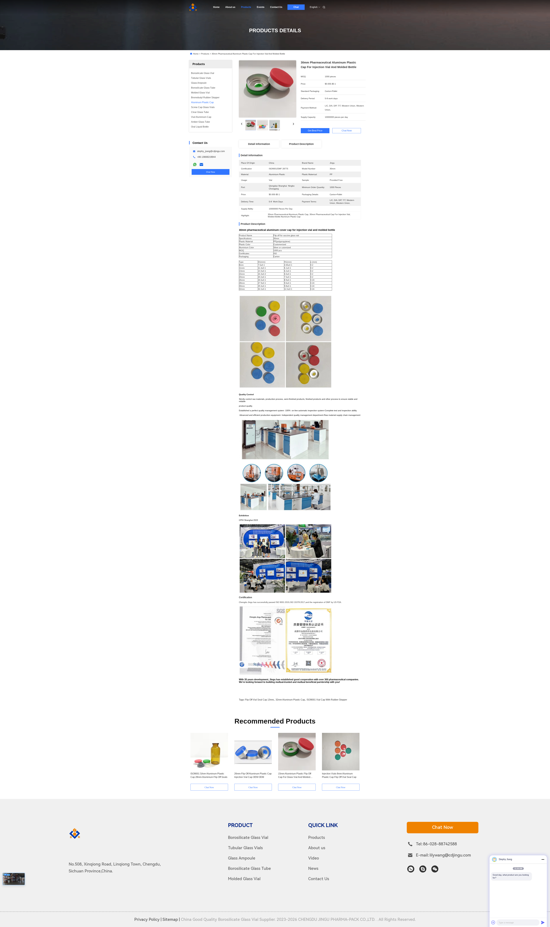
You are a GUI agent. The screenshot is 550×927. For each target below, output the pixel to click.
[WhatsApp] (194, 164)
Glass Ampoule (241, 858)
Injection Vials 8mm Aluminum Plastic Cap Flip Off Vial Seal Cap (339, 775)
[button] (194, 758)
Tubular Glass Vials (245, 847)
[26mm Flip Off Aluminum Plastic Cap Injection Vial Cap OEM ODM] (253, 751)
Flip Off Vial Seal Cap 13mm (259, 699)
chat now (442, 827)
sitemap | (171, 919)
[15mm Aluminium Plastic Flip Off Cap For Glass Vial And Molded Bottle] (297, 751)
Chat (296, 7)
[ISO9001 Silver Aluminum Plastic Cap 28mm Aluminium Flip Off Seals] (209, 751)
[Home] (193, 7)
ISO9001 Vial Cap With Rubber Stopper (327, 699)
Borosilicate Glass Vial (248, 837)
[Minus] (543, 859)
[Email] (201, 164)
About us (230, 7)
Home (216, 7)
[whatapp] (411, 869)
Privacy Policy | (147, 919)
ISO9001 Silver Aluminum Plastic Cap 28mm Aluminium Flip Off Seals (208, 775)
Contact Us (276, 7)
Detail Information (259, 144)
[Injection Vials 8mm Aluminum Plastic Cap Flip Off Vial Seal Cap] (341, 751)
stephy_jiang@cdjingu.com (211, 151)
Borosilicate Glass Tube (249, 868)
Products (246, 7)
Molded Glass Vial (244, 878)
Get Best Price (315, 131)
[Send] (543, 922)
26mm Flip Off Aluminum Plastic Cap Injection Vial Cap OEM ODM (253, 775)
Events (260, 7)
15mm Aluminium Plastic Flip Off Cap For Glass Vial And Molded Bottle (294, 775)
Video (313, 858)
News (313, 868)
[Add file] (493, 922)
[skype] (423, 869)
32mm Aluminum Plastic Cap (290, 699)
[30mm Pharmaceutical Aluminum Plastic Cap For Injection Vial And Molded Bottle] (267, 88)
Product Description (301, 144)
